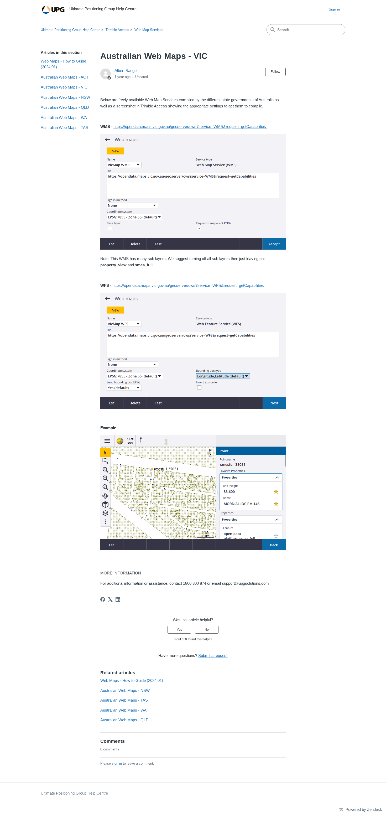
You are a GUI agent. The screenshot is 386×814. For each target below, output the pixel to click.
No (207, 629)
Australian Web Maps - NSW (65, 97)
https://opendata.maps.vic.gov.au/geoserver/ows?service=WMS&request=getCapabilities (190, 126)
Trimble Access (117, 30)
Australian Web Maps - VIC (64, 87)
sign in (117, 763)
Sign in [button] (334, 9)
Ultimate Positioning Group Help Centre (70, 30)
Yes (179, 629)
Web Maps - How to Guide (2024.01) (63, 64)
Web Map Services (148, 30)
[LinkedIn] (118, 599)
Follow (275, 72)
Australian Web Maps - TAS (64, 127)
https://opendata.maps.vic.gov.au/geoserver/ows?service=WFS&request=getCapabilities (188, 285)
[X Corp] (110, 599)
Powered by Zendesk (364, 809)
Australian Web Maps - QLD (65, 107)
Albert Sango (125, 70)
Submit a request (212, 655)
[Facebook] (102, 599)
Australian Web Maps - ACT (64, 77)
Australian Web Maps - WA (64, 117)
